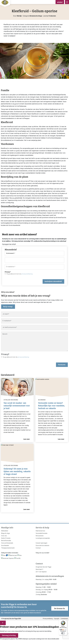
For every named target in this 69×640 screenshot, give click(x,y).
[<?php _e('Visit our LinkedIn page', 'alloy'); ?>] (45, 555)
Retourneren (39, 536)
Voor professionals (7, 543)
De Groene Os (59, 608)
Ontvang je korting (9, 635)
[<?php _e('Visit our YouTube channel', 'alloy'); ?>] (42, 555)
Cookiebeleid (64, 618)
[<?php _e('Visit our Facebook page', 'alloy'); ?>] (39, 555)
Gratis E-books (5, 538)
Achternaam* (10, 253)
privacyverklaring (27, 274)
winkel (60, 2)
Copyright (56, 618)
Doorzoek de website (42, 545)
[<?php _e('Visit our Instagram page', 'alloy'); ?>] (37, 555)
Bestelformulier (6, 540)
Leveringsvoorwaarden (43, 538)
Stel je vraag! (8, 306)
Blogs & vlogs (5, 533)
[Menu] (66, 621)
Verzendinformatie (41, 533)
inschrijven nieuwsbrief (53, 281)
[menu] (67, 2)
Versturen (61, 364)
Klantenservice (40, 531)
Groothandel (5, 545)
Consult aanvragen (41, 543)
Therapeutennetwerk (8, 548)
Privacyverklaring (48, 618)
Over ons (4, 536)
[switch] (63, 633)
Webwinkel (4, 531)
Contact (38, 548)
